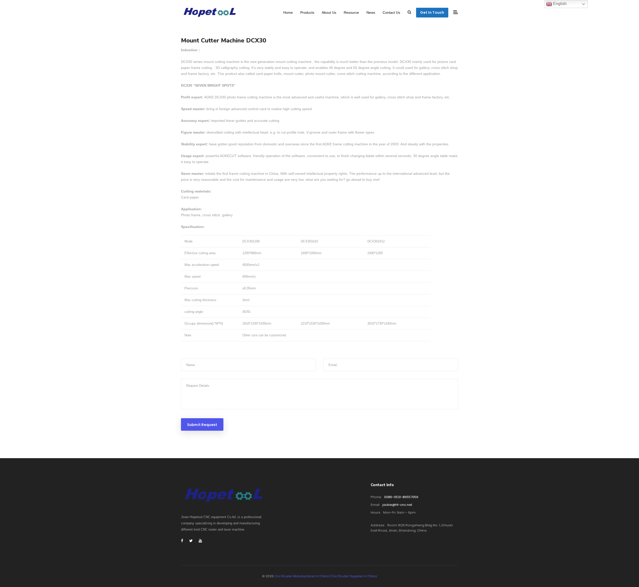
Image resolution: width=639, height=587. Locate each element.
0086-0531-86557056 (401, 497)
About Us (329, 12)
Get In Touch (432, 12)
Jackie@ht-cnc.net (397, 504)
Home (288, 12)
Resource (351, 12)
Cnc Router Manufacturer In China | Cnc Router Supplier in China (325, 576)
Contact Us (391, 12)
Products (307, 12)
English (559, 3)
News (370, 12)
